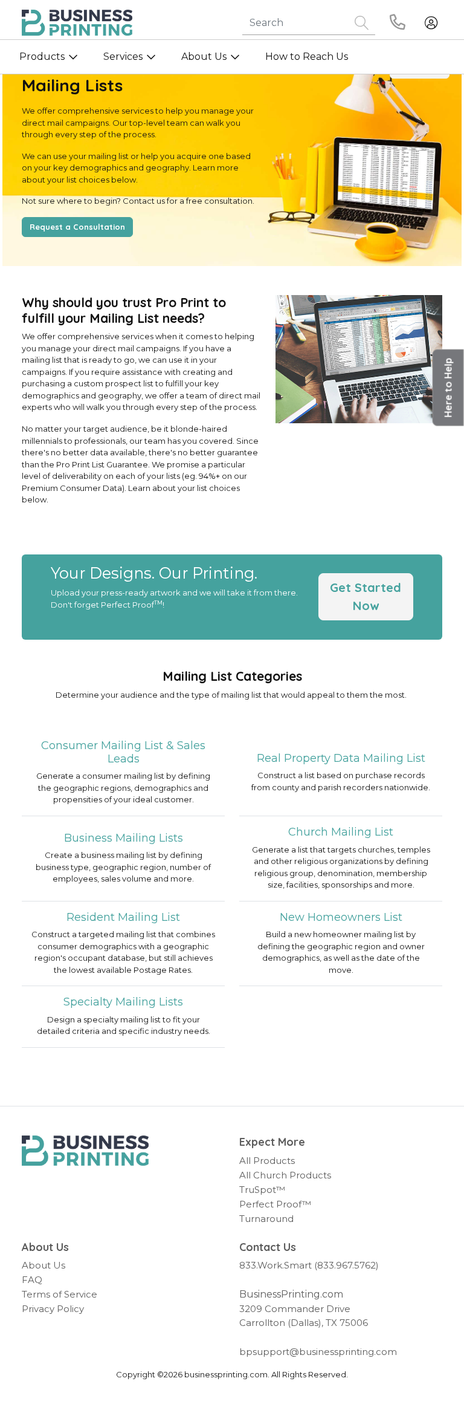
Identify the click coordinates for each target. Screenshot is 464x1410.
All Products (267, 1160)
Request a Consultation (77, 227)
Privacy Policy (53, 1308)
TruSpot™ (262, 1189)
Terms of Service (59, 1294)
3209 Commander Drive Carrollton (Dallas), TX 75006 (303, 1315)
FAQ (32, 1279)
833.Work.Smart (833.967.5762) (309, 1265)
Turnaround (266, 1218)
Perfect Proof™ (275, 1204)
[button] (448, 387)
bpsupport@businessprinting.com (318, 1351)
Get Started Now (365, 596)
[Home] (85, 1150)
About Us (43, 1265)
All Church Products (285, 1175)
